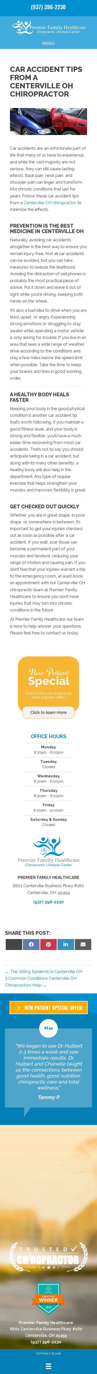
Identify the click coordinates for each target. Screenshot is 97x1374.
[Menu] (48, 1366)
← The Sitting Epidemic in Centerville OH (44, 971)
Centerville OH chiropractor (50, 202)
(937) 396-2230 (48, 7)
